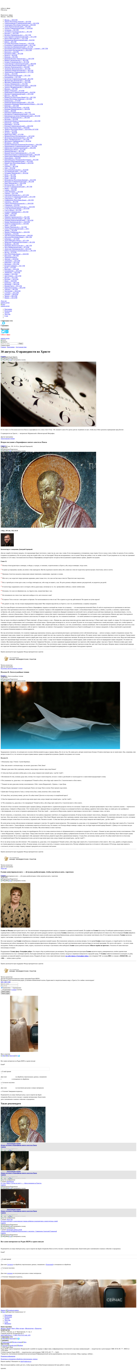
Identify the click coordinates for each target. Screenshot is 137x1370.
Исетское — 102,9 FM (11, 279)
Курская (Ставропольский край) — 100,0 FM (18, 126)
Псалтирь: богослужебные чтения (11, 668)
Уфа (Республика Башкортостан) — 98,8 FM (18, 235)
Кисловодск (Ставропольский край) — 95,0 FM (19, 114)
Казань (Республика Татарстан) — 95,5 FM (18, 99)
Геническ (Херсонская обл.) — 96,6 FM (16, 67)
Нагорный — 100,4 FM (11, 284)
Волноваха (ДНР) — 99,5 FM (13, 53)
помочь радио (5, 302)
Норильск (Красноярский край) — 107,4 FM (18, 161)
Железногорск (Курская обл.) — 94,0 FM (17, 80)
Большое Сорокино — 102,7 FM (14, 266)
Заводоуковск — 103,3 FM (12, 276)
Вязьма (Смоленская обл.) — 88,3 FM (16, 60)
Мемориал (7, 1323)
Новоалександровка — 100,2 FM (14, 287)
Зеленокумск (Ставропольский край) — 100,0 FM (20, 85)
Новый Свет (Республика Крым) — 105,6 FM (18, 163)
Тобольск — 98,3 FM (11, 289)
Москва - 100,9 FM (7, 16)
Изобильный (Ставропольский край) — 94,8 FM (19, 92)
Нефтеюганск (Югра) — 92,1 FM (14, 149)
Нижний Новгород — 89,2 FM (14, 151)
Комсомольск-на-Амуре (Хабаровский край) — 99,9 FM (22, 116)
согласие (11, 1088)
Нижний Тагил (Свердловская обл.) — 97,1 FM (19, 153)
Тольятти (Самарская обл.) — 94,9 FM (16, 223)
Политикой (6, 1079)
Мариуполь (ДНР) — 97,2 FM (13, 134)
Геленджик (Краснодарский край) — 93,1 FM (18, 65)
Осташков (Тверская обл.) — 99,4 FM (16, 173)
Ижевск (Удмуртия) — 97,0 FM (14, 90)
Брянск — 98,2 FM (10, 42)
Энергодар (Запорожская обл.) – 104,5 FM (17, 249)
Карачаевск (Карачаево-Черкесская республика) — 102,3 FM (23, 104)
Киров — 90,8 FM (10, 111)
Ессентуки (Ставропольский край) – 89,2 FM (18, 79)
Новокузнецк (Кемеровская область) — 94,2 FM (19, 156)
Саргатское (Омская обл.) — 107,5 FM (16, 195)
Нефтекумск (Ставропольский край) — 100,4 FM (20, 148)
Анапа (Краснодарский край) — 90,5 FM (17, 26)
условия (13, 989)
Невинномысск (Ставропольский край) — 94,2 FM (20, 146)
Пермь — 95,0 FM (10, 176)
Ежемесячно (7, 988)
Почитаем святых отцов (14, 1229)
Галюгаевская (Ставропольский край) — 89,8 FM (20, 63)
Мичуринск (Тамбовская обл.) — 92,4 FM (17, 141)
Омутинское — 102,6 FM (12, 291)
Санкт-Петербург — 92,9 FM (13, 191)
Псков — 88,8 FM (10, 178)
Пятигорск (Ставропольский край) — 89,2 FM (19, 181)
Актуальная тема (21, 347)
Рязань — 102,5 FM (10, 188)
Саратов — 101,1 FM (11, 193)
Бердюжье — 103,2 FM (11, 264)
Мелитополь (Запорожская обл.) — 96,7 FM (18, 138)
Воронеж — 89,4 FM (11, 57)
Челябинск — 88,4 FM (11, 244)
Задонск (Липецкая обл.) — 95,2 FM (15, 84)
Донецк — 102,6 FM (10, 74)
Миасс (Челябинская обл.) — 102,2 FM (16, 139)
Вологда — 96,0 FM (10, 55)
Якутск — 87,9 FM (10, 252)
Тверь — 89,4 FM (9, 215)
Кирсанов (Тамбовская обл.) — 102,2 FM (17, 112)
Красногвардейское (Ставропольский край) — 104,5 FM (22, 121)
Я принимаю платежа (12, 989)
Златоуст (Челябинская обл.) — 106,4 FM (17, 87)
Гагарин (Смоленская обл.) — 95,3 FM (16, 62)
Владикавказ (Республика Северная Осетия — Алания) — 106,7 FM (26, 48)
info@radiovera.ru (6, 1335)
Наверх (3, 1310)
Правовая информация (8, 1356)
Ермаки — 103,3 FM (10, 274)
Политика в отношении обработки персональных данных (19, 1359)
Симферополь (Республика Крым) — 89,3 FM (19, 200)
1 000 (5, 982)
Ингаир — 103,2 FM (10, 277)
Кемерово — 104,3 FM (11, 106)
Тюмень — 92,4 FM (10, 230)
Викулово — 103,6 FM (11, 269)
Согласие (11, 1077)
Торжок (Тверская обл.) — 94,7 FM (15, 227)
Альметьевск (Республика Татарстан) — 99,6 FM (20, 25)
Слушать (3, 1143)
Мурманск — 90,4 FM (11, 143)
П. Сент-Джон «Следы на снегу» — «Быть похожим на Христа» (21, 1183)
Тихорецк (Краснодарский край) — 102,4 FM (18, 220)
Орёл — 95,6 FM (9, 168)
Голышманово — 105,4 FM (13, 271)
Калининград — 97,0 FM (12, 101)
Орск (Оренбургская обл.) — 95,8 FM (16, 170)
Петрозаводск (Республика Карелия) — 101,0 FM (20, 180)
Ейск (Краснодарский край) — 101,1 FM (17, 75)
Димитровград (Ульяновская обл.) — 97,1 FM (18, 72)
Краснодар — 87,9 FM (11, 122)
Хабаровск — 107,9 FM (11, 239)
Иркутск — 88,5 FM (10, 95)
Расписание (8, 311)
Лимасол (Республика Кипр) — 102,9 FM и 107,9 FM (21, 129)
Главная (3, 347)
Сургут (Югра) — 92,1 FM (12, 210)
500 (2, 982)
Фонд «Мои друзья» (17, 1328)
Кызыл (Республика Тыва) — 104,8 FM (16, 127)
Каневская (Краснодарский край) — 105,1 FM (19, 102)
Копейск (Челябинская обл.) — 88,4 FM (17, 117)
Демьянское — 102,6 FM (12, 272)
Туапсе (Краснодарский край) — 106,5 (16, 229)
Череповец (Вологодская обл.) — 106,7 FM (18, 245)
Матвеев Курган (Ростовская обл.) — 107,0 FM (19, 136)
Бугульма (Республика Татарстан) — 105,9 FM (19, 43)
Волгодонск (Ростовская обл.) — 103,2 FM (18, 50)
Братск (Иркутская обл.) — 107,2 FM (16, 38)
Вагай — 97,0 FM (10, 267)
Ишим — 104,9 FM (10, 281)
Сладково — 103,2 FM (11, 292)
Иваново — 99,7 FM (10, 89)
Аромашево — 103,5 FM (12, 261)
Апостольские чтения (8, 438)
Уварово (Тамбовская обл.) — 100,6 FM (17, 232)
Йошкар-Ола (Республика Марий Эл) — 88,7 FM (20, 97)
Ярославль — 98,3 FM (11, 255)
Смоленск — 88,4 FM (11, 202)
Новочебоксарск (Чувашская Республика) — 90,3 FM (21, 159)
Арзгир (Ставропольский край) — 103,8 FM (18, 28)
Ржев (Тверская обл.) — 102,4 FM (15, 183)
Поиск (20, 343)
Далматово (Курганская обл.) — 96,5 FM (17, 69)
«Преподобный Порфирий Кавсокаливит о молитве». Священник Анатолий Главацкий (29, 1231)
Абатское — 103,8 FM (11, 259)
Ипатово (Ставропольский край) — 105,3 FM (18, 94)
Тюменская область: (10, 257)
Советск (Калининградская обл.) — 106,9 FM (18, 203)
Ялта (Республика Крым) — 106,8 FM (16, 254)
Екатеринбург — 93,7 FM (12, 77)
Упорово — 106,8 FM (11, 294)
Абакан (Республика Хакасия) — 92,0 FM (17, 21)
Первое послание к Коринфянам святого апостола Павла (19, 1173)
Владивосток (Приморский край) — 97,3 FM (18, 47)
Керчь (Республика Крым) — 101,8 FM (16, 107)
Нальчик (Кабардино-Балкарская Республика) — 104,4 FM (23, 144)
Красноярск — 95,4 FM (11, 124)
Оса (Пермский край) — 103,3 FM (15, 171)
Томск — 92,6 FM (10, 225)
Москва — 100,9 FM (10, 20)
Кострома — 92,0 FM (11, 119)
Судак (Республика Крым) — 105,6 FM (16, 208)
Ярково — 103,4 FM (10, 298)
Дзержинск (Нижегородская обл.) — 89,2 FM (18, 70)
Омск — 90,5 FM (9, 165)
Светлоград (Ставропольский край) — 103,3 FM (19, 197)
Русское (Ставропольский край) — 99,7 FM (18, 186)
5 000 (8, 982)
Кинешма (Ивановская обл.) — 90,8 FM (17, 109)
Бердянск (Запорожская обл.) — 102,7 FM (17, 35)
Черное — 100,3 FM (10, 296)
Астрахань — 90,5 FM (11, 30)
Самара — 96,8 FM (10, 190)
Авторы (7, 312)
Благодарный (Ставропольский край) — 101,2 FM (20, 37)
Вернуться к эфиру (7, 15)
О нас (6, 316)
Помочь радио (5, 991)
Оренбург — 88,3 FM (11, 166)
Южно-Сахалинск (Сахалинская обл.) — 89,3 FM (20, 250)
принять (3, 1368)
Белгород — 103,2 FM (11, 33)
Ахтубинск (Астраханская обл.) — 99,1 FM (18, 31)
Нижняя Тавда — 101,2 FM (13, 286)
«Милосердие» (29, 1328)
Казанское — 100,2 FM (11, 282)
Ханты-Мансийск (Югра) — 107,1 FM (16, 240)
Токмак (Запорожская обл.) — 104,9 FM (17, 222)
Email (3, 1064)
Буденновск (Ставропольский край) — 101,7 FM (19, 45)
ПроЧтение (10, 1181)
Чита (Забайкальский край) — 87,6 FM (16, 247)
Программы (8, 309)
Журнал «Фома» (6, 1328)
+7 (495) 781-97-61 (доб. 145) (21, 1335)
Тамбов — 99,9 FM (10, 213)
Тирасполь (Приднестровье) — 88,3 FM (17, 218)
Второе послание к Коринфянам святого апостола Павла (19, 1145)
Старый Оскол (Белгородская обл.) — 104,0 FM (19, 207)
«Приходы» (38, 1328)
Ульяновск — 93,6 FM (11, 234)
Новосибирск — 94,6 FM (12, 158)
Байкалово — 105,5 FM (11, 262)
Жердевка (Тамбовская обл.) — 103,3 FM (17, 82)
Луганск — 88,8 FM (10, 133)
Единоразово (17, 988)
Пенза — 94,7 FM (10, 175)
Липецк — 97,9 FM (10, 131)
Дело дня (4, 301)
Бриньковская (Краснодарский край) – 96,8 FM (19, 40)
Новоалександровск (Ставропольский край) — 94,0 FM (22, 154)
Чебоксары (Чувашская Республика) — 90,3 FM (19, 242)
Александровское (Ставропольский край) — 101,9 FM (21, 23)
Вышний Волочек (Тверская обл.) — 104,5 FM (19, 58)
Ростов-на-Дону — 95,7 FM (13, 185)
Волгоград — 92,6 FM (11, 52)
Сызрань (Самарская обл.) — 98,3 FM (16, 212)
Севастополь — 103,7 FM (12, 198)
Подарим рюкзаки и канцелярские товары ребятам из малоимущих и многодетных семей (29, 1221)
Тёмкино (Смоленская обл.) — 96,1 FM (16, 217)
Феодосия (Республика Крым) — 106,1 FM (18, 237)
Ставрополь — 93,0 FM (11, 205)
